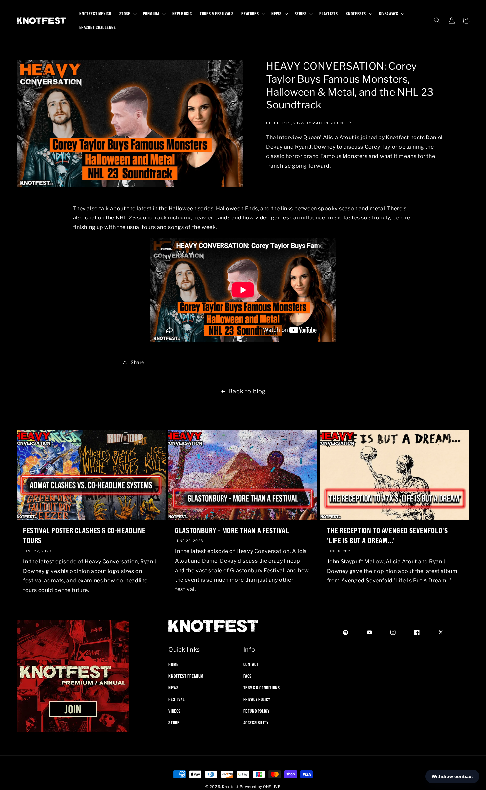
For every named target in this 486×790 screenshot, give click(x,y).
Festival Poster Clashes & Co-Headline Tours (84, 535)
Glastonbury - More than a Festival (232, 530)
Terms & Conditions (261, 687)
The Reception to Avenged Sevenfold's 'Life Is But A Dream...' (387, 535)
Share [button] (137, 362)
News (173, 687)
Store (173, 722)
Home (173, 664)
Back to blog (247, 391)
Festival (176, 699)
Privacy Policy (256, 699)
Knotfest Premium (186, 676)
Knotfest (230, 786)
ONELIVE (272, 786)
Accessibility (256, 722)
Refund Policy (256, 711)
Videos (174, 711)
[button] (127, 13)
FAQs (247, 676)
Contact (251, 664)
